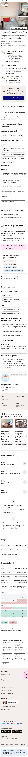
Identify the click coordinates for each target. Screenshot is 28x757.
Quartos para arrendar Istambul (7, 659)
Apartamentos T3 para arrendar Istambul (7, 654)
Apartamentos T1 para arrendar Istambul (7, 649)
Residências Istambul (5, 662)
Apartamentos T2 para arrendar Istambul (19, 649)
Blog (2, 680)
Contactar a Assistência (8, 706)
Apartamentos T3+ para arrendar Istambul (19, 654)
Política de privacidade (7, 687)
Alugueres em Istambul (6, 643)
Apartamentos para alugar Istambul (18, 644)
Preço (13, 106)
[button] (18, 28)
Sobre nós (4, 677)
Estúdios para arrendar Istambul (19, 659)
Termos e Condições (7, 693)
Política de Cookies (6, 690)
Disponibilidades (21, 106)
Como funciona (5, 674)
